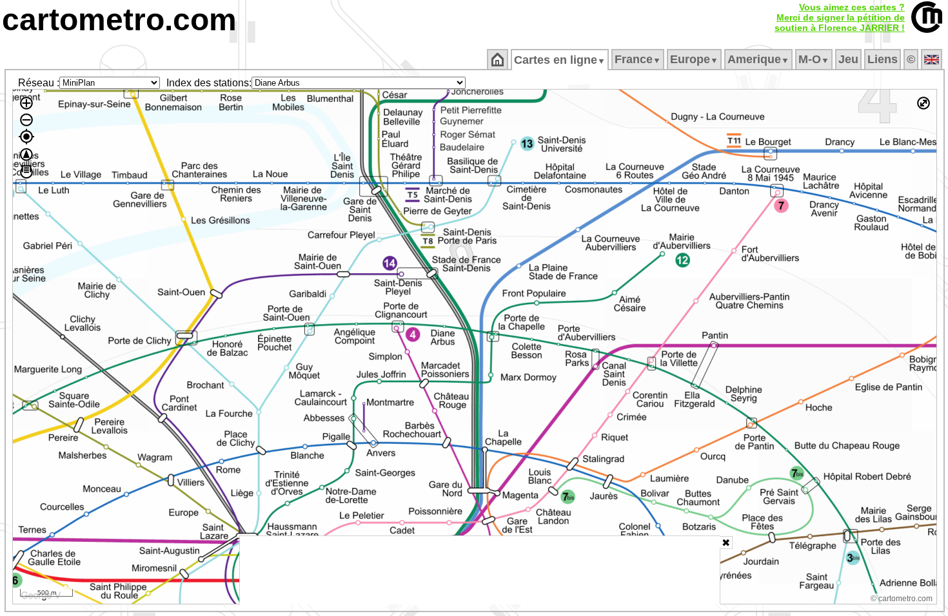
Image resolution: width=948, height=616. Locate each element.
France (638, 59)
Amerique (758, 59)
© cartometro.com (902, 598)
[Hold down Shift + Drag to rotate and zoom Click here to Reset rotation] (26, 154)
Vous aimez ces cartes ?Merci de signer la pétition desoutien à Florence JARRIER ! (840, 17)
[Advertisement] (480, 570)
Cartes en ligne (560, 59)
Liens (882, 59)
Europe (694, 59)
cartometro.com (119, 20)
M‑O (813, 59)
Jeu (848, 59)
